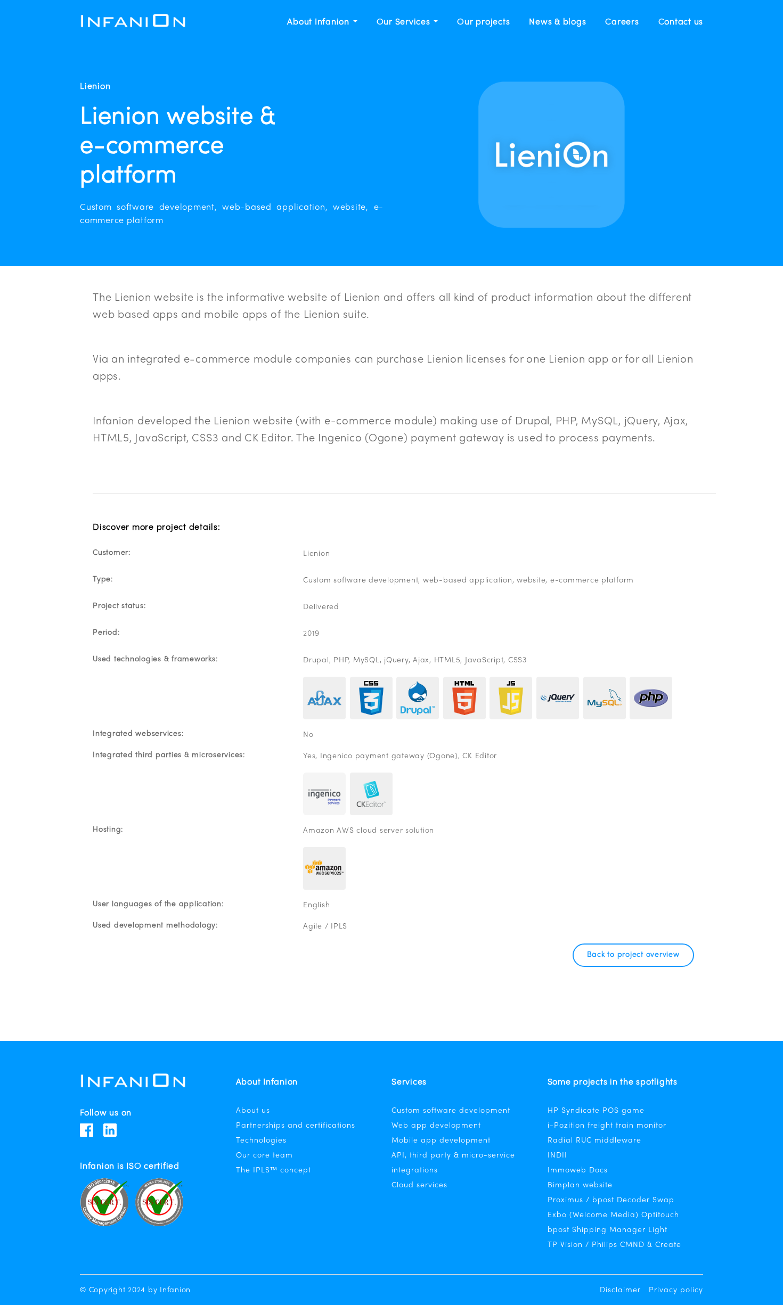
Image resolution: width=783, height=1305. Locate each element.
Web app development (436, 1125)
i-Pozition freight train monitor (607, 1125)
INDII (557, 1155)
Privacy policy (676, 1290)
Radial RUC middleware (594, 1140)
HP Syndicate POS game (596, 1110)
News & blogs (557, 22)
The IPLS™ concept (273, 1170)
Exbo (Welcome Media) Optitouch (613, 1215)
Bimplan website (580, 1185)
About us (253, 1110)
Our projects (483, 22)
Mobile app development (441, 1140)
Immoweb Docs (578, 1170)
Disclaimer (620, 1290)
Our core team (264, 1155)
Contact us (681, 22)
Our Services (405, 22)
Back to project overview (633, 954)
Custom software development (450, 1110)
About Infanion (319, 22)
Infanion (175, 1290)
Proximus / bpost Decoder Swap (611, 1200)
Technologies (261, 1140)
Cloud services (419, 1185)
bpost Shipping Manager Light (607, 1230)
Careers (622, 22)
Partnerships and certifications (295, 1125)
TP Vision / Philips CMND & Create (614, 1245)
